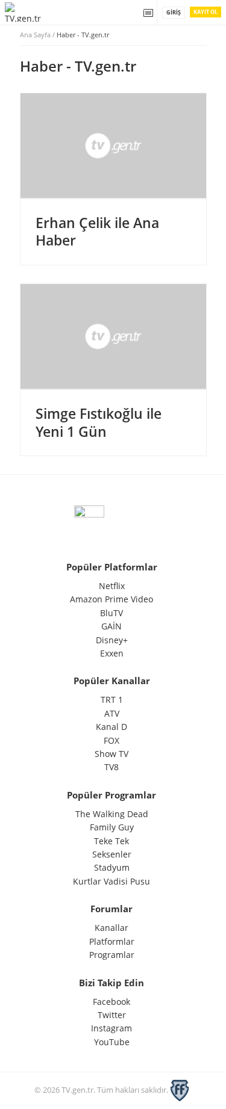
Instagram (111, 1028)
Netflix (112, 586)
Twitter (112, 1015)
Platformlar (111, 941)
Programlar (111, 954)
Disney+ (112, 640)
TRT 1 (112, 699)
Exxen (112, 653)
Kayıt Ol (205, 12)
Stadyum (112, 867)
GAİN (111, 626)
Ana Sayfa (35, 34)
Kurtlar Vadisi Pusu (111, 881)
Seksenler (111, 854)
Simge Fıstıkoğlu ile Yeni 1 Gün (99, 422)
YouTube (112, 1042)
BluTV (111, 613)
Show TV (111, 753)
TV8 (111, 767)
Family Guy (112, 827)
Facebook (111, 1001)
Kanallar (111, 927)
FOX (111, 740)
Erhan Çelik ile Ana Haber (97, 231)
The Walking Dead (111, 814)
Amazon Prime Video (111, 599)
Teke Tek (111, 841)
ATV (111, 713)
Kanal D (111, 726)
